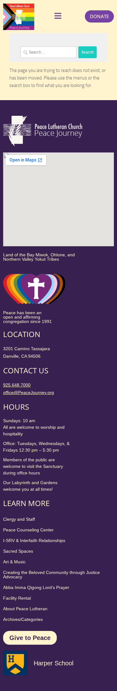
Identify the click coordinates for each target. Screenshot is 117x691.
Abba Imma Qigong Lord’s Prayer (36, 587)
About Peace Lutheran (25, 608)
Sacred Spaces (18, 551)
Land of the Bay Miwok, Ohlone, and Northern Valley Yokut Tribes (39, 257)
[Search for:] (48, 52)
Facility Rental (17, 598)
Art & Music (14, 561)
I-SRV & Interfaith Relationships (34, 540)
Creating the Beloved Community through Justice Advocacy (51, 574)
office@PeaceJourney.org (28, 392)
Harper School (53, 663)
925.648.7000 (17, 384)
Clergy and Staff (19, 519)
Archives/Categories (23, 619)
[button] (57, 16)
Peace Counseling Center (28, 529)
